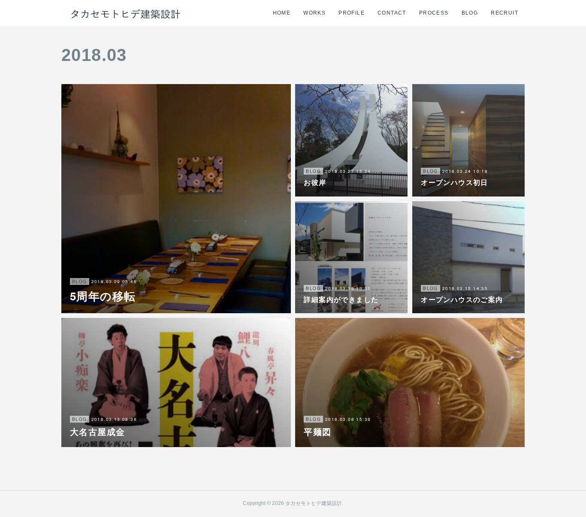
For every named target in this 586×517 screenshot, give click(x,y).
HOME (282, 13)
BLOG (470, 13)
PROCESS (434, 13)
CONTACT (392, 13)
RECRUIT (504, 13)
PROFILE (351, 13)
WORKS (314, 13)
